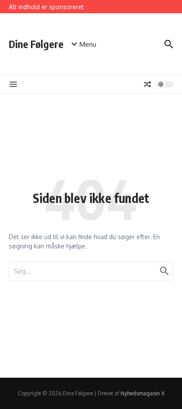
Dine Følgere (36, 44)
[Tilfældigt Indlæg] (147, 84)
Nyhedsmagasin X (142, 393)
